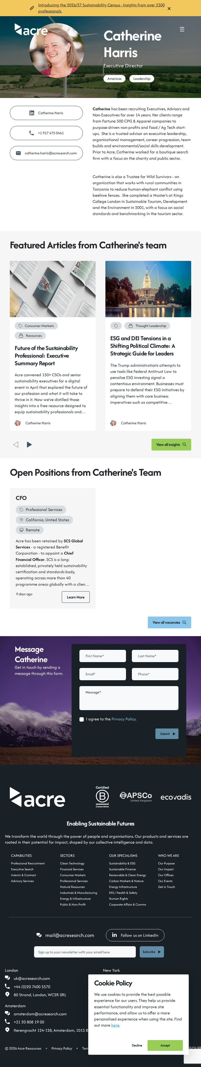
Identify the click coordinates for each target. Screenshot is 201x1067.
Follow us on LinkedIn (139, 935)
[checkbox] (81, 719)
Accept (165, 1045)
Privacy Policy (124, 719)
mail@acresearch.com (69, 935)
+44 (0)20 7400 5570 (32, 987)
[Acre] (31, 29)
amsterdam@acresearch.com (40, 1014)
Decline (137, 1045)
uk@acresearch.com (32, 978)
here (115, 1025)
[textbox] (102, 656)
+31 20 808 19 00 (29, 1022)
